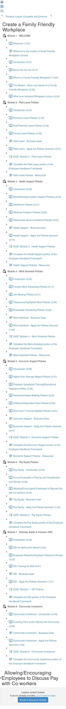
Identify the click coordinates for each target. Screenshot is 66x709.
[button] (2, 3)
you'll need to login (46, 695)
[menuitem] (2, 7)
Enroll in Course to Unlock (33, 699)
